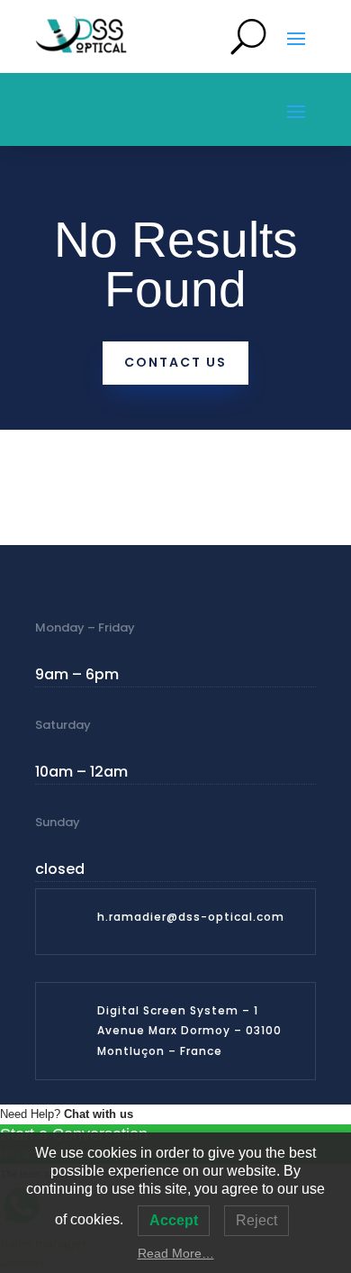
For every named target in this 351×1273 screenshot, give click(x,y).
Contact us (175, 362)
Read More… (176, 1253)
